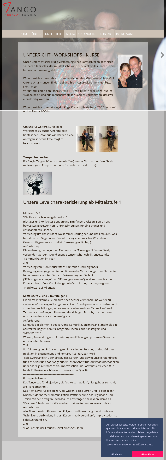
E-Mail (42, 135)
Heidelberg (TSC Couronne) (99, 107)
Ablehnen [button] (116, 454)
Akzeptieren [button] (147, 454)
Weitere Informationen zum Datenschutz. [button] (130, 444)
